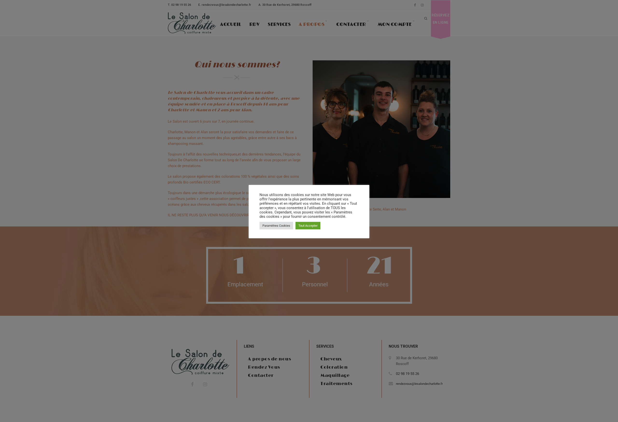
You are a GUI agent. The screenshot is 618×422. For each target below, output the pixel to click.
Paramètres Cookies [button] (276, 225)
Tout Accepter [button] (307, 225)
